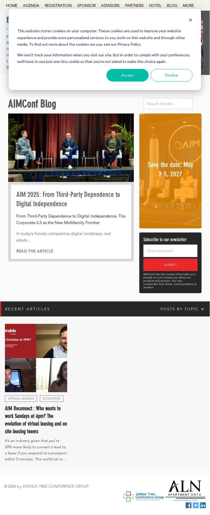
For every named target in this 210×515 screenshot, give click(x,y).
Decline (171, 75)
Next (125, 149)
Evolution (51, 398)
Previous (16, 149)
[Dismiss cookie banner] (191, 20)
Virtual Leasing (21, 398)
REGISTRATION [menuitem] (58, 5)
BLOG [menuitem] (172, 5)
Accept (127, 75)
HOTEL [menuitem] (155, 5)
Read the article (35, 251)
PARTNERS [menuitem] (134, 5)
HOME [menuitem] (11, 5)
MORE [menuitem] (188, 5)
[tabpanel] (71, 187)
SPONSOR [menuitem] (86, 5)
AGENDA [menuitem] (31, 5)
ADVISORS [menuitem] (110, 5)
